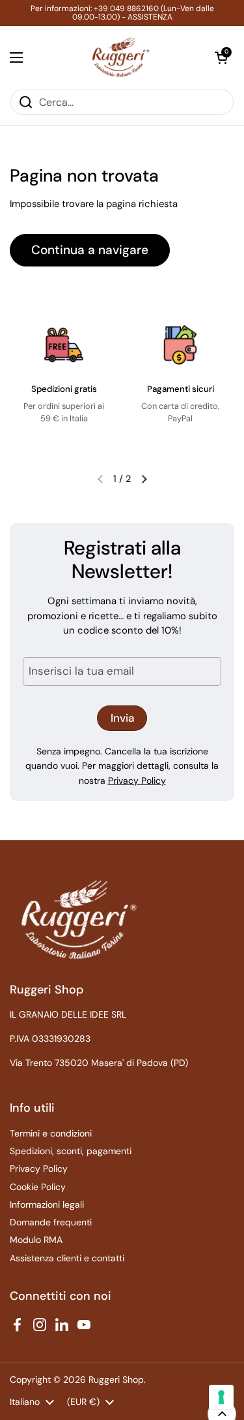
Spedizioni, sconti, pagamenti (70, 1151)
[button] (221, 57)
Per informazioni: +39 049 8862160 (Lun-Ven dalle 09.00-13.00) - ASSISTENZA (122, 13)
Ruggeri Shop (116, 1379)
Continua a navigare (89, 250)
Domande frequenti (51, 1222)
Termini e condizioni (51, 1133)
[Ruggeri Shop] (119, 57)
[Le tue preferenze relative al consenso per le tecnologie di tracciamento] (221, 1397)
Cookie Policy (38, 1187)
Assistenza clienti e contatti (67, 1258)
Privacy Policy (137, 780)
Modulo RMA (36, 1240)
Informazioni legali (47, 1204)
